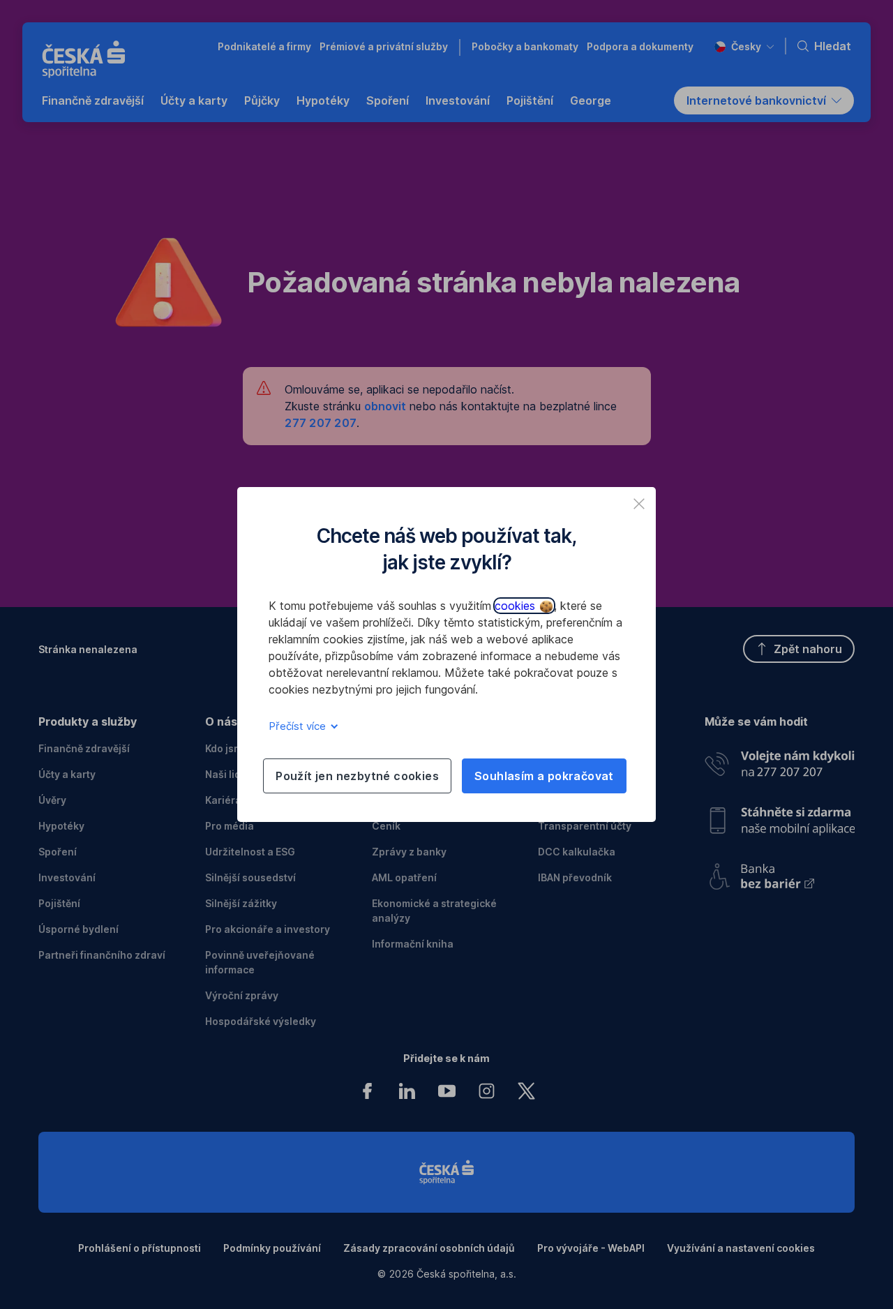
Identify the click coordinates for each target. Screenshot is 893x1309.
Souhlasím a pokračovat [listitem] (544, 776)
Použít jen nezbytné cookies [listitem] (357, 776)
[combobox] (744, 46)
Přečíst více (299, 726)
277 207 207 (321, 423)
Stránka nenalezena (87, 649)
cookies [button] (517, 606)
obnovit (385, 406)
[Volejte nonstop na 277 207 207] (780, 760)
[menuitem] (92, 100)
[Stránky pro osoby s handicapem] (780, 871)
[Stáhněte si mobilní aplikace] (780, 815)
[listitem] (639, 503)
